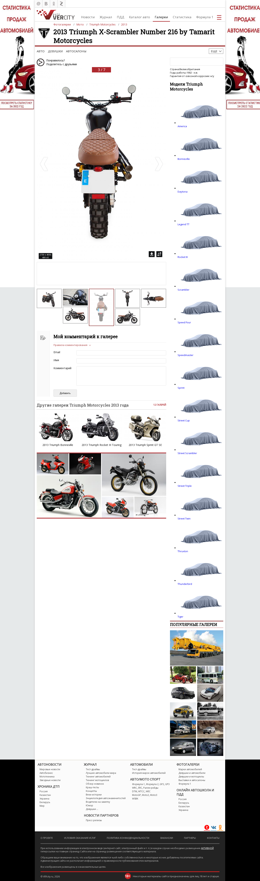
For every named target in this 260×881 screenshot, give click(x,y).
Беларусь (45, 802)
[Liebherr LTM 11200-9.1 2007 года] (196, 648)
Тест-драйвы (93, 769)
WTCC (141, 791)
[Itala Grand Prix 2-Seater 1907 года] (183, 675)
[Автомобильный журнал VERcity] (56, 15)
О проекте (47, 838)
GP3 (167, 784)
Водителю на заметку (98, 801)
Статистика (182, 17)
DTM (134, 791)
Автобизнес (46, 773)
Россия (44, 791)
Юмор (89, 805)
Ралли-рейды (150, 787)
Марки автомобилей (190, 769)
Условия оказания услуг (80, 838)
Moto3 (153, 795)
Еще (214, 51)
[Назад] (44, 164)
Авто (41, 51)
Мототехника (47, 776)
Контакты (213, 838)
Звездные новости (50, 780)
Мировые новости (50, 769)
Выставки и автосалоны (192, 780)
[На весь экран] (159, 254)
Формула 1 (204, 17)
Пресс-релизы (94, 820)
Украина (44, 798)
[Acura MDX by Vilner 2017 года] (210, 747)
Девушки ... (92, 809)
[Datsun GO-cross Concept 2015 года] (183, 711)
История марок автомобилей (149, 773)
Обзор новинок (95, 783)
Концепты (91, 791)
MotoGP (136, 795)
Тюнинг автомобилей (98, 776)
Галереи (161, 17)
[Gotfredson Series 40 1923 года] (210, 711)
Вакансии (166, 838)
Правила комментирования (70, 345)
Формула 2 (152, 784)
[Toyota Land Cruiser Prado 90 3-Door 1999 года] (210, 729)
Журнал (106, 17)
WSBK (135, 798)
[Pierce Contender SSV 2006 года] (183, 729)
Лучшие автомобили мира (101, 773)
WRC (134, 787)
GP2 (162, 784)
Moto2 (145, 795)
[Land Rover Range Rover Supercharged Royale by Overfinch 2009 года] (183, 693)
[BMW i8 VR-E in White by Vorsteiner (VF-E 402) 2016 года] (210, 693)
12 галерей (159, 404)
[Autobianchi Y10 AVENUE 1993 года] (183, 747)
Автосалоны (76, 51)
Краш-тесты (92, 787)
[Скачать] (152, 254)
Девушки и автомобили (192, 773)
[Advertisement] (69, 273)
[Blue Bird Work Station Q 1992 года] (210, 675)
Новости (88, 17)
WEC (148, 791)
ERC (140, 787)
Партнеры (190, 838)
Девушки (55, 51)
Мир (42, 805)
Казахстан (45, 795)
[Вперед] (158, 164)
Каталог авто (139, 17)
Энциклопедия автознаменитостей (106, 798)
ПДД (120, 17)
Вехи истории (94, 794)
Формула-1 (138, 784)
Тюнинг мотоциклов (97, 780)
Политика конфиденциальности (128, 838)
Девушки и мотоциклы (191, 776)
